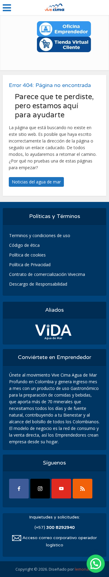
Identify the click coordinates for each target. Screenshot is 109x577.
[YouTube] (61, 488)
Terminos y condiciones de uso (39, 235)
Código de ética (24, 245)
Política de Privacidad (30, 264)
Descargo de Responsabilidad (38, 284)
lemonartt (84, 569)
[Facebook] (19, 488)
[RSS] (82, 488)
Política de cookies (27, 255)
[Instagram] (40, 488)
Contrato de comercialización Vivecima (47, 274)
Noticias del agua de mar (36, 182)
